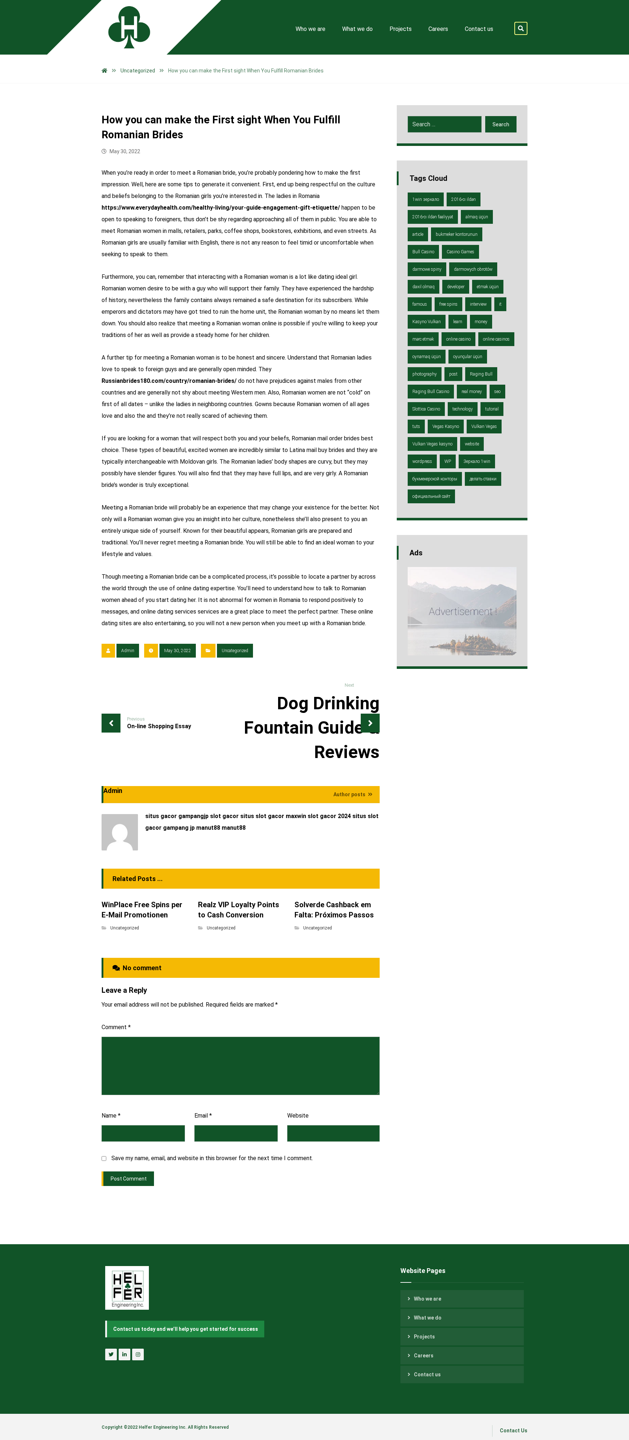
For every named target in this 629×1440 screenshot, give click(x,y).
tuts (416, 426)
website (472, 444)
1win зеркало (425, 199)
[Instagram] (138, 1354)
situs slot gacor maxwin (273, 816)
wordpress (422, 461)
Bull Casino (423, 251)
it (500, 304)
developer (455, 286)
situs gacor (161, 816)
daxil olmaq (423, 286)
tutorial (492, 409)
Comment (116, 1027)
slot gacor (224, 816)
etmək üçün (488, 286)
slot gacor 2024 (329, 816)
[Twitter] (111, 1354)
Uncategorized (235, 650)
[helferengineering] (123, 27)
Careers (424, 1355)
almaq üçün (477, 216)
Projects (424, 1337)
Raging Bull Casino (430, 391)
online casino (458, 339)
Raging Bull (481, 374)
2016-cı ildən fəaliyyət (432, 216)
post (453, 374)
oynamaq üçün (426, 356)
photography (424, 374)
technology (462, 409)
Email (203, 1115)
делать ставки (483, 478)
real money (472, 391)
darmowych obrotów (473, 269)
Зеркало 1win (476, 461)
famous (419, 304)
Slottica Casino (426, 409)
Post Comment (129, 1179)
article (417, 234)
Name (111, 1115)
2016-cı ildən (463, 199)
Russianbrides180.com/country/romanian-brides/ (169, 380)
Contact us (427, 1374)
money (481, 321)
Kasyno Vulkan (426, 321)
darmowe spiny (427, 269)
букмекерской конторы (434, 478)
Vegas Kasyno (445, 426)
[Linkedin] (124, 1354)
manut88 (208, 827)
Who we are (427, 1299)
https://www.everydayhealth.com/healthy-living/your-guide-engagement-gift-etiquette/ (221, 207)
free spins (448, 304)
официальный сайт (431, 496)
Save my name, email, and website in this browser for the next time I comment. (212, 1158)
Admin (127, 650)
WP (447, 461)
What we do (428, 1318)
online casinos (496, 339)
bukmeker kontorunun (457, 234)
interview (478, 304)
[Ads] (462, 611)
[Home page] (104, 71)
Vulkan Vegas (484, 426)
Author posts (350, 794)
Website (298, 1115)
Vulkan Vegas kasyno (432, 444)
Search (500, 124)
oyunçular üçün (467, 356)
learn (457, 321)
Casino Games (460, 251)
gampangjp (193, 816)
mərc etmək (423, 339)
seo (497, 391)
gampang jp (179, 827)
